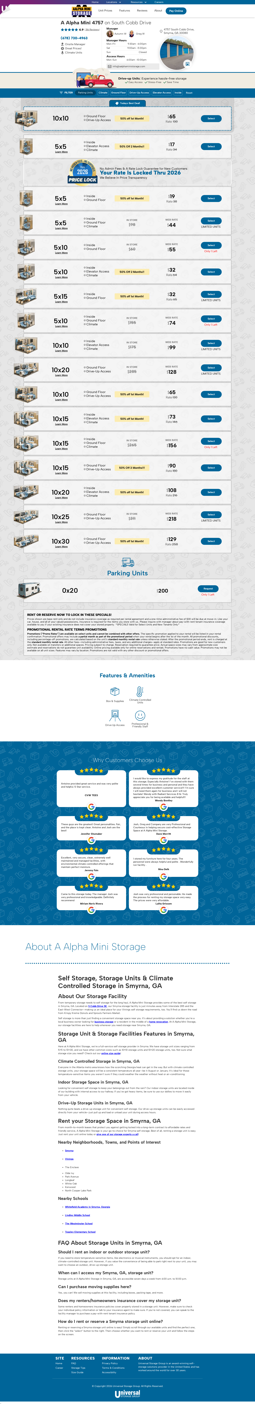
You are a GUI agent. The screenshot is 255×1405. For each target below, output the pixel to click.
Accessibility (109, 1372)
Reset (189, 92)
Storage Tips (78, 1367)
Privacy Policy (110, 1363)
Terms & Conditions (113, 1367)
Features (124, 10)
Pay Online (176, 11)
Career (59, 1367)
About (158, 10)
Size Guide (77, 1372)
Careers (159, 2)
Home (95, 2)
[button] (113, 2)
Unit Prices (105, 10)
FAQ (73, 1363)
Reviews (142, 10)
